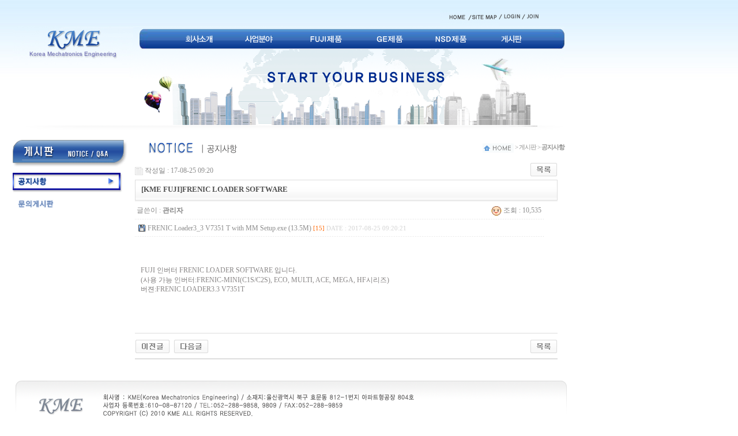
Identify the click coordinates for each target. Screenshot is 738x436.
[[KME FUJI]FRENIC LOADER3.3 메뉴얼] (152, 346)
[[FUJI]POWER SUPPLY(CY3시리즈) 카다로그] (191, 346)
